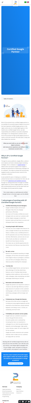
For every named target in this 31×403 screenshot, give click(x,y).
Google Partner (21, 164)
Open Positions (19, 391)
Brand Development (7, 391)
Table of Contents (8, 98)
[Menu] (2, 2)
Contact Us (18, 393)
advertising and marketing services (17, 180)
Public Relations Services (8, 393)
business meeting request (15, 363)
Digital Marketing (6, 389)
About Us (18, 389)
